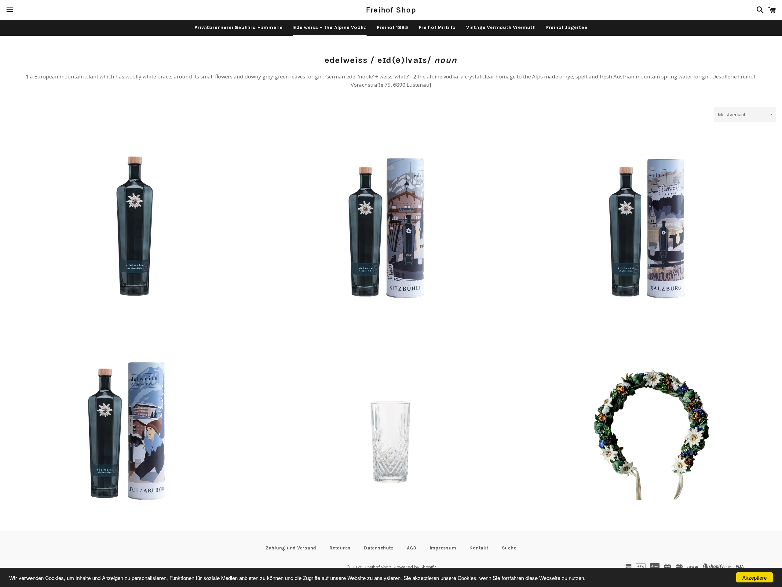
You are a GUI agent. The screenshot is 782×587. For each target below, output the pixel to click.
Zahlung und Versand (291, 548)
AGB (411, 548)
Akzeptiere (754, 577)
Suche (509, 548)
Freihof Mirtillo (437, 27)
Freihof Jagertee (566, 27)
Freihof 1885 (392, 27)
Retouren (340, 548)
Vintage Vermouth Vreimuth (501, 27)
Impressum (443, 548)
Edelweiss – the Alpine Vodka (330, 27)
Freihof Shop (391, 9)
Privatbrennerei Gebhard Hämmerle (239, 27)
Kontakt (479, 548)
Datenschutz (378, 548)
